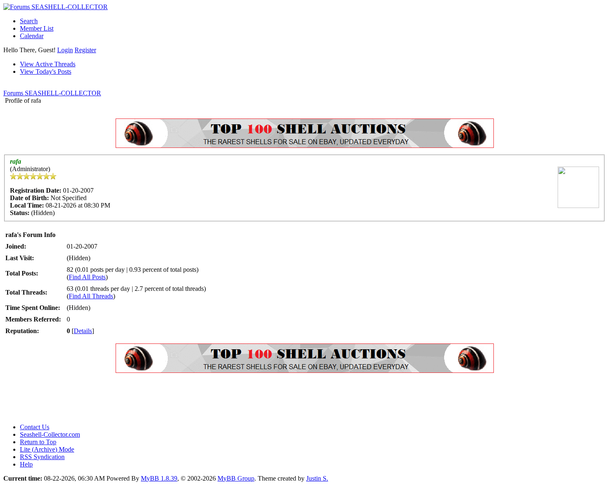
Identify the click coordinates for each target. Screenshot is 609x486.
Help (26, 464)
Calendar (32, 35)
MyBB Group (236, 478)
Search (29, 20)
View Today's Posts (45, 71)
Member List (36, 28)
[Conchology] (305, 145)
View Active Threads (47, 64)
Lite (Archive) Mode (47, 449)
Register (85, 49)
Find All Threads (91, 296)
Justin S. (317, 478)
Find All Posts (87, 276)
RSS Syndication (42, 456)
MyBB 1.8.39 (159, 478)
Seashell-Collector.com (50, 434)
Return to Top (38, 441)
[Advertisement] (154, 398)
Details (83, 330)
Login (65, 49)
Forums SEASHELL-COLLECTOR (52, 93)
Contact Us (34, 426)
